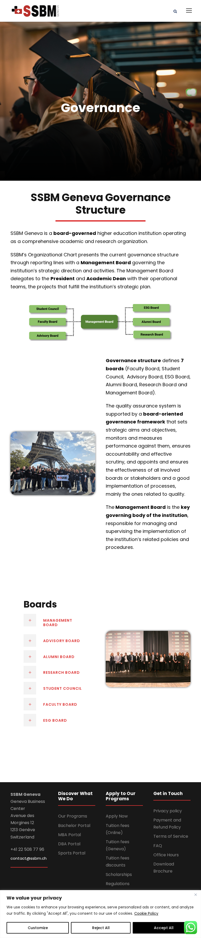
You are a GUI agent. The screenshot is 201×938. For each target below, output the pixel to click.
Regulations (118, 884)
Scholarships (119, 874)
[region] (100, 914)
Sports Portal (71, 853)
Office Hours (166, 855)
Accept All (164, 927)
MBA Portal (69, 835)
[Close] (195, 894)
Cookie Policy (146, 913)
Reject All (101, 927)
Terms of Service (170, 836)
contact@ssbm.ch (28, 858)
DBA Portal (69, 844)
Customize (38, 927)
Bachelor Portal (74, 826)
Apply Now (117, 816)
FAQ (157, 846)
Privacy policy (167, 811)
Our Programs (72, 816)
